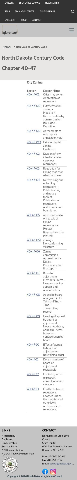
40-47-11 (32, 359)
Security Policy (10, 446)
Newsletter (52, 3)
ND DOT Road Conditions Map (18, 453)
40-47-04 (33, 180)
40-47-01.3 (34, 142)
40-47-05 (33, 215)
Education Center (25, 11)
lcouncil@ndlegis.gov (60, 463)
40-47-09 (33, 316)
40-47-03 (33, 168)
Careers (9, 3)
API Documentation (12, 450)
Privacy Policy (9, 442)
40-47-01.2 (34, 131)
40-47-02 (33, 153)
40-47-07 (33, 273)
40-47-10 (33, 344)
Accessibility (8, 435)
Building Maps (47, 11)
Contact (36, 20)
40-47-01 (33, 94)
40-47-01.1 (34, 106)
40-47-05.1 (34, 240)
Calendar (10, 20)
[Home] (10, 30)
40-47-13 (33, 389)
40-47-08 (33, 294)
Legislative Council (29, 3)
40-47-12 (33, 374)
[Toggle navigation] (70, 29)
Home (6, 47)
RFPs (7, 11)
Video (24, 20)
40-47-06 (33, 251)
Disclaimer (7, 439)
